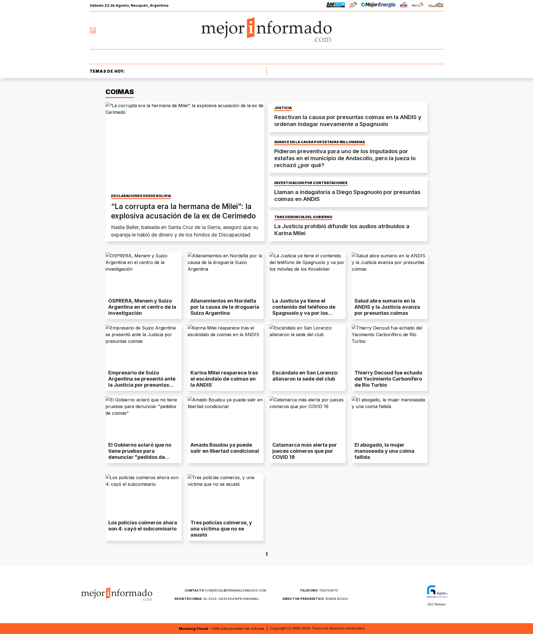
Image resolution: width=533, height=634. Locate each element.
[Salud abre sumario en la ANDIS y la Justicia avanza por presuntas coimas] (390, 273)
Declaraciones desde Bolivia (141, 196)
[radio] (335, 5)
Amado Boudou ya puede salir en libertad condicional (224, 448)
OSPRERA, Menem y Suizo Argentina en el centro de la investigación (142, 307)
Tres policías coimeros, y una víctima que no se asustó (221, 529)
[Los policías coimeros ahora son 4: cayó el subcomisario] (143, 495)
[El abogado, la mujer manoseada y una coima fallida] (390, 417)
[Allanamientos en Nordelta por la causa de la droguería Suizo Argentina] (226, 273)
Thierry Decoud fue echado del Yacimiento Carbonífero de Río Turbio (388, 379)
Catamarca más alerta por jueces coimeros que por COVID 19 (304, 451)
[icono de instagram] (427, 30)
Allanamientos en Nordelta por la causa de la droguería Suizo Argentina (224, 307)
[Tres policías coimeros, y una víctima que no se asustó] (226, 495)
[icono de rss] (439, 30)
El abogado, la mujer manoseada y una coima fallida (384, 451)
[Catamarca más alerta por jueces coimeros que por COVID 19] (308, 417)
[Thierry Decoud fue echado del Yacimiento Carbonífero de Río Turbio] (390, 345)
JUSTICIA (283, 108)
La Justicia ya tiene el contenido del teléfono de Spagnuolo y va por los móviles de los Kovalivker (303, 310)
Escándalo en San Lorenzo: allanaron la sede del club (305, 376)
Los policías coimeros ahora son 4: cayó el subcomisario (142, 526)
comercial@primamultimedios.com (225, 590)
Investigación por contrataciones (311, 183)
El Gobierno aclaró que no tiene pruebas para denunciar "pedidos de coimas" (139, 454)
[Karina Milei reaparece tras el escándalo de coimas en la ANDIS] (226, 345)
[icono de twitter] (414, 30)
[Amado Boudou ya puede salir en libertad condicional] (226, 417)
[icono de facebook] (402, 30)
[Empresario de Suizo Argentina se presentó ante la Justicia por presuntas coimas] (143, 345)
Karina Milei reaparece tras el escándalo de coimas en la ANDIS (224, 379)
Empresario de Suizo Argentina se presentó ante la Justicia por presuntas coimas (141, 382)
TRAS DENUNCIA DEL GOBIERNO (303, 217)
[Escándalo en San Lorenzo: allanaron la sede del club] (308, 345)
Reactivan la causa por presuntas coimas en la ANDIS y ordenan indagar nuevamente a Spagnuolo (347, 120)
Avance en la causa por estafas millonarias (319, 142)
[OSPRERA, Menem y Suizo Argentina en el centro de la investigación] (143, 273)
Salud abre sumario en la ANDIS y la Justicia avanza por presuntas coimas (387, 307)
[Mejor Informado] (266, 30)
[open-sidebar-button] (93, 30)
